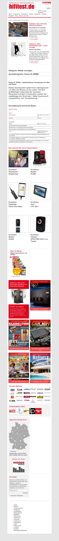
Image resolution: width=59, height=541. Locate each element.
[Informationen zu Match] (19, 397)
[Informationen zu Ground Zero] (33, 393)
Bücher (16, 506)
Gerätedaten (17, 511)
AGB (15, 524)
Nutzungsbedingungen (20, 530)
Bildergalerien (18, 513)
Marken (31, 14)
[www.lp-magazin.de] (32, 415)
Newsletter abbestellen (17, 495)
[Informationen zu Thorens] (27, 401)
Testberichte (16, 14)
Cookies (16, 527)
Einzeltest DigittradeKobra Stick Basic (16, 204)
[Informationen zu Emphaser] (47, 389)
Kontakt (16, 529)
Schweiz (13, 451)
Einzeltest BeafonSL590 (35, 171)
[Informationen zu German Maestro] (27, 393)
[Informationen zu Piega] (47, 397)
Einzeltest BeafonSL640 (13, 237)
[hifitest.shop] (38, 415)
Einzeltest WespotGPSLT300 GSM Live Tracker (39, 238)
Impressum (17, 521)
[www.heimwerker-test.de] (26, 415)
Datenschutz (17, 526)
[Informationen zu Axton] (27, 389)
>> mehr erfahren (15, 276)
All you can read (23, 16)
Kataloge (16, 514)
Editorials (16, 519)
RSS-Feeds (17, 516)
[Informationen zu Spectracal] (19, 401)
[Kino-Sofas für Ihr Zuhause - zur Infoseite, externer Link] (19, 31)
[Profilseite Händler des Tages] (18, 472)
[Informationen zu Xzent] (40, 401)
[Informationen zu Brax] (33, 389)
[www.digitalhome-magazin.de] (12, 415)
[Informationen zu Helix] (40, 393)
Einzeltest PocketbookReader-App (13, 171)
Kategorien (37, 14)
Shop (16, 16)
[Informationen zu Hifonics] (47, 393)
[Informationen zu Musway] (33, 397)
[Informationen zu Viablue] (33, 401)
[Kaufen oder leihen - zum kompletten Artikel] (19, 53)
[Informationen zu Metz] (27, 397)
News (10, 14)
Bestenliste (24, 14)
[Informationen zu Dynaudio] (40, 389)
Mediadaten (17, 522)
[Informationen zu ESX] (12, 393)
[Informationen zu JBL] (12, 397)
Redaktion (17, 510)
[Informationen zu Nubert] (40, 397)
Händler (44, 14)
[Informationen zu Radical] (12, 401)
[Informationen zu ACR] (12, 389)
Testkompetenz (18, 508)
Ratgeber (11, 16)
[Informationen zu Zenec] (47, 401)
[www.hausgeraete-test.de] (19, 415)
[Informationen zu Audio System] (19, 389)
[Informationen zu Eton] (19, 393)
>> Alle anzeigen (33, 39)
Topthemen (17, 518)
